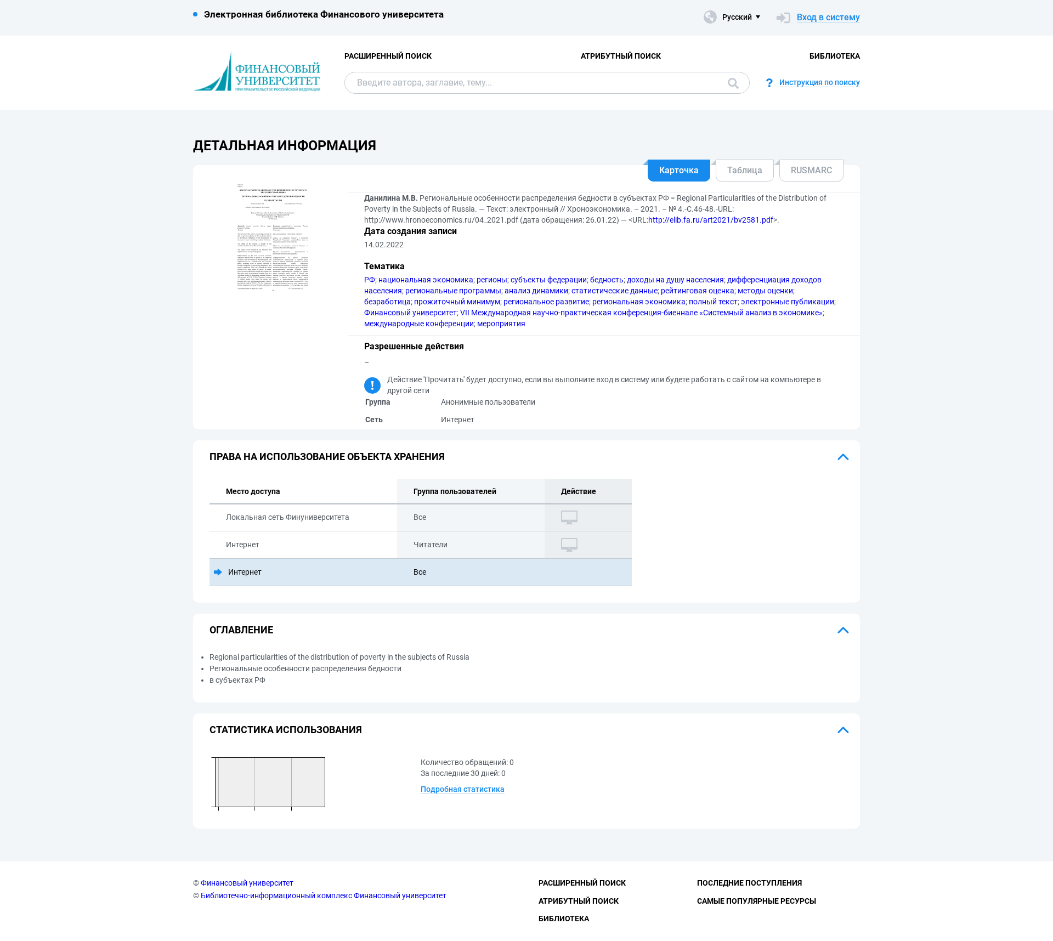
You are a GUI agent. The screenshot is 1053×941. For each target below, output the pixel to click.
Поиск (730, 83)
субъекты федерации (549, 279)
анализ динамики (536, 290)
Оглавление (241, 630)
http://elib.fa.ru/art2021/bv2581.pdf (710, 220)
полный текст (713, 301)
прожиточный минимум (457, 301)
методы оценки (765, 290)
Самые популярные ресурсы (756, 901)
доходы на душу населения (675, 279)
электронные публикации (787, 301)
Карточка (679, 170)
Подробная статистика (463, 789)
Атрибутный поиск (621, 56)
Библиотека (834, 56)
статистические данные (614, 290)
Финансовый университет (410, 312)
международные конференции (419, 323)
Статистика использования (286, 729)
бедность (607, 279)
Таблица (744, 170)
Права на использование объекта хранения (327, 456)
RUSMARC (811, 170)
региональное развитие (546, 301)
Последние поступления (749, 882)
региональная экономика (639, 301)
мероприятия (501, 323)
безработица (387, 301)
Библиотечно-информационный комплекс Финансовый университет (323, 895)
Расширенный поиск (388, 56)
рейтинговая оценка (697, 290)
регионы (492, 279)
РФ (369, 279)
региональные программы (453, 290)
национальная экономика (425, 279)
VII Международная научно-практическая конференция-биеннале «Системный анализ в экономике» (641, 312)
